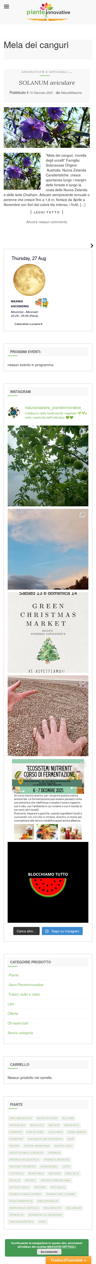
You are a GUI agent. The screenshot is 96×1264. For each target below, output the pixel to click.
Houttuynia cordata (26, 1152)
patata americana (55, 1180)
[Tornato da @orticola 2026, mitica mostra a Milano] (48, 549)
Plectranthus (21, 1201)
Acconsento (49, 1251)
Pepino (40, 1187)
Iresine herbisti (23, 1166)
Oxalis (15, 1180)
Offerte (13, 1013)
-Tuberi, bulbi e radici (24, 994)
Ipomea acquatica (24, 1159)
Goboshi (16, 1139)
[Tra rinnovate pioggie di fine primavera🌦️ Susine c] (48, 466)
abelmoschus (21, 1118)
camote (16, 1132)
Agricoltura (47, 1118)
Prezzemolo (47, 1201)
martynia (36, 1173)
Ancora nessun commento (46, 221)
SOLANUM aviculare (47, 82)
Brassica (71, 1125)
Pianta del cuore (60, 1194)
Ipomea (54, 1152)
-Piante (13, 975)
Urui (42, 1221)
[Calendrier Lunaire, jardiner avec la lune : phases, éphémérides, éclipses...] (29, 289)
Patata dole (20, 1187)
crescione (35, 1132)
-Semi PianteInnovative (26, 984)
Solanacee (53, 1208)
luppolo (17, 1173)
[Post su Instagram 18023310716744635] (48, 882)
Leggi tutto (47, 212)
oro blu (72, 1173)
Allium (68, 1118)
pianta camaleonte (25, 1194)
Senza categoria (20, 1032)
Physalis (58, 1187)
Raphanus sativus (24, 1208)
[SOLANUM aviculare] (47, 127)
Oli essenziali (18, 1023)
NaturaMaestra (71, 92)
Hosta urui (63, 1145)
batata (54, 1125)
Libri (11, 1003)
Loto (66, 1166)
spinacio (17, 1214)
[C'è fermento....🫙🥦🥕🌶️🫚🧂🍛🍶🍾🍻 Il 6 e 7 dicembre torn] (48, 799)
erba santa (76, 1132)
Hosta (14, 1145)
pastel (30, 1180)
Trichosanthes (22, 1221)
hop (70, 1139)
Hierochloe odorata (45, 1139)
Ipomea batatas (56, 1159)
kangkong (49, 1166)
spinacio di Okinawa (45, 1214)
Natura (55, 1173)
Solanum (73, 1208)
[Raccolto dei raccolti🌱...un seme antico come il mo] (48, 715)
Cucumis (56, 1132)
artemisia (17, 1125)
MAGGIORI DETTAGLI (61, 1246)
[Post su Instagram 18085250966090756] (48, 632)
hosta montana (36, 1145)
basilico (37, 1125)
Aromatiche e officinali (44, 72)
